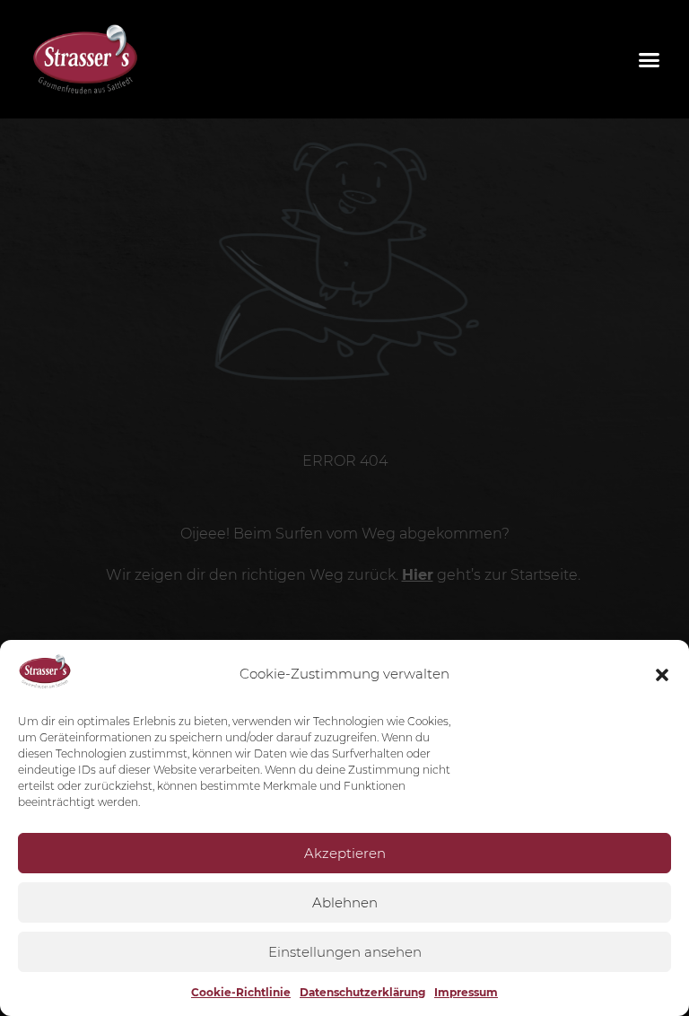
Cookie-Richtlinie (241, 992)
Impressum (466, 992)
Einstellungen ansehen (345, 951)
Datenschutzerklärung (362, 992)
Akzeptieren (345, 853)
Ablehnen (345, 902)
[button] (662, 675)
